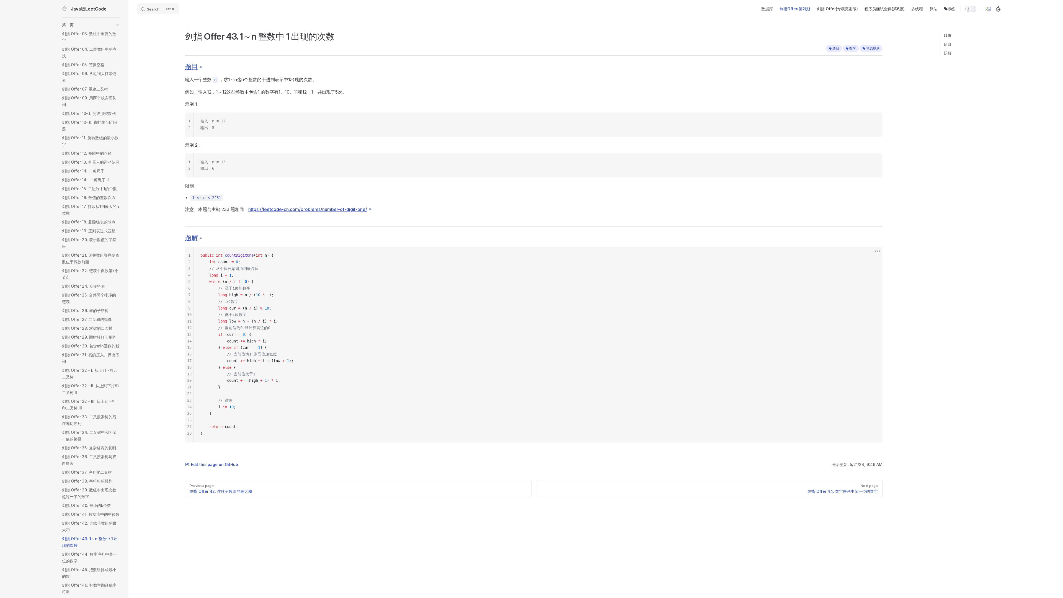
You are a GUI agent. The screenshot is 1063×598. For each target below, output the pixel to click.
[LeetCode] (998, 9)
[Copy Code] (873, 121)
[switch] (970, 9)
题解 (947, 53)
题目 (947, 44)
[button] (91, 24)
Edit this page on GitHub (214, 464)
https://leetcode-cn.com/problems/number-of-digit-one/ (307, 209)
